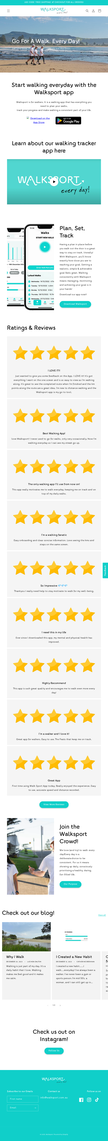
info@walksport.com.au (54, 1098)
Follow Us (54, 1051)
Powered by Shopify (61, 1134)
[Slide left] (48, 1005)
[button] (8, 11)
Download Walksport (75, 304)
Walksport (49, 1134)
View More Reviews (54, 805)
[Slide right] (60, 1005)
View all (102, 915)
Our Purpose (70, 884)
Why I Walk (15, 957)
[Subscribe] (35, 1108)
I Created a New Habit (74, 957)
